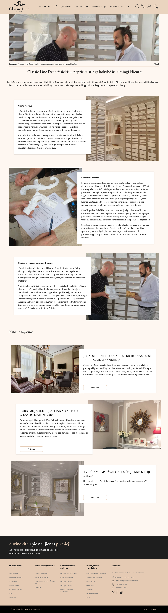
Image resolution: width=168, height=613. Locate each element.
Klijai (10, 594)
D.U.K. (88, 598)
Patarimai (82, 6)
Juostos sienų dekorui (16, 577)
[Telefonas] (143, 7)
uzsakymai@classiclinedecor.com (127, 581)
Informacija (98, 6)
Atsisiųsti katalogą (66, 585)
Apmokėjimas (90, 581)
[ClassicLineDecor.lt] (19, 11)
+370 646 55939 (121, 584)
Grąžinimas (89, 590)
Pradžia (12, 64)
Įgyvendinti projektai (41, 577)
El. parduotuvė (48, 6)
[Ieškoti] (137, 7)
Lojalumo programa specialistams (66, 590)
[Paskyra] (150, 7)
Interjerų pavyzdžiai (41, 573)
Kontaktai (116, 6)
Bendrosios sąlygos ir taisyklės (96, 573)
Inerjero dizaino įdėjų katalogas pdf (45, 582)
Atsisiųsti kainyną (66, 581)
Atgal (156, 64)
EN (127, 6)
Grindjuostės (13, 581)
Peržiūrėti (95, 387)
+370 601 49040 (121, 587)
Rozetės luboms (14, 585)
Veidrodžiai (12, 598)
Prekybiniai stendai (66, 577)
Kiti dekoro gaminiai (15, 590)
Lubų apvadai (13, 573)
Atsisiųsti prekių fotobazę (68, 573)
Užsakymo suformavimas (94, 577)
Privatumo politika (92, 594)
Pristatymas (90, 585)
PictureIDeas (153, 609)
